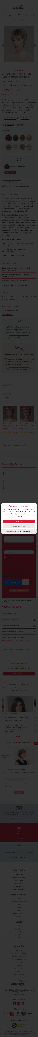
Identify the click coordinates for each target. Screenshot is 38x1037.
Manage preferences (19, 526)
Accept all (19, 521)
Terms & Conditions (24, 531)
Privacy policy (11, 531)
